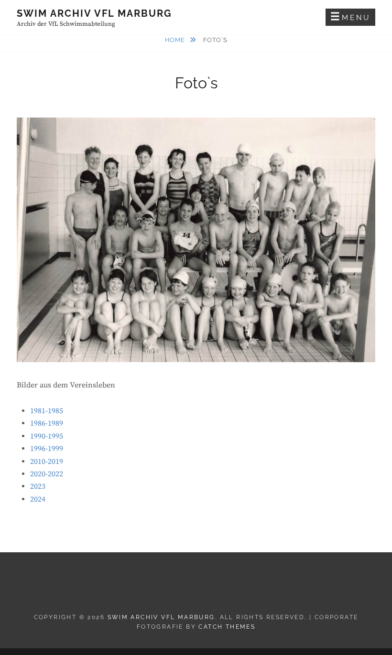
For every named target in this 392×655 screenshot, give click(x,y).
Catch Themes (226, 626)
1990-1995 (46, 436)
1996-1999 (46, 448)
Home (175, 39)
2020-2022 (46, 474)
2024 (37, 499)
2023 (37, 486)
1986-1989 (46, 423)
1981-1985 (46, 411)
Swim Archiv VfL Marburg (94, 13)
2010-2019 (46, 461)
